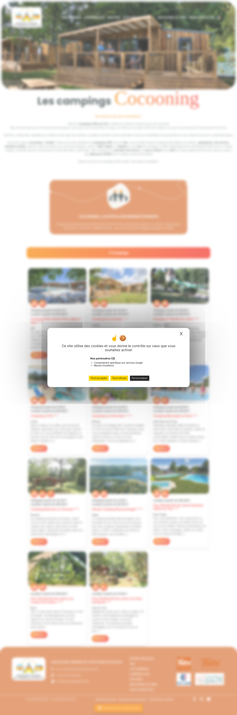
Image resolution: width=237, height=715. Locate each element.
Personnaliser (140, 378)
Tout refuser (119, 378)
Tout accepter (98, 378)
